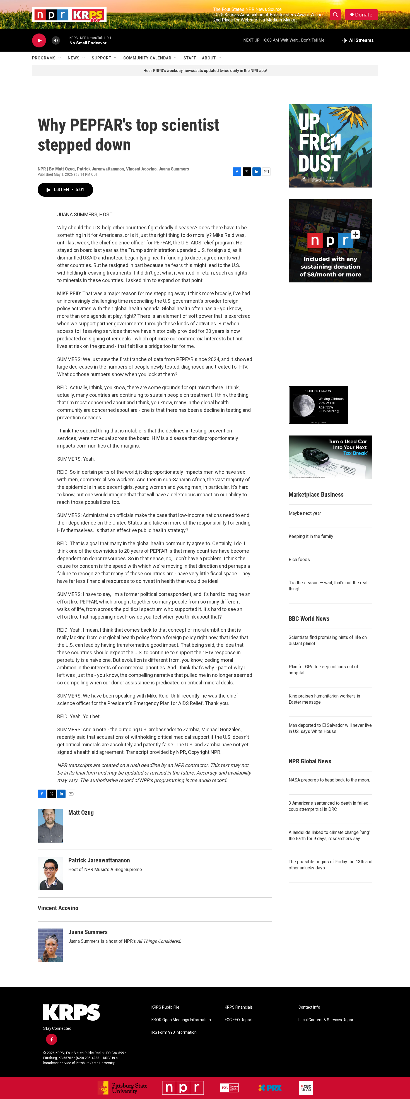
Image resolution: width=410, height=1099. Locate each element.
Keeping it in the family (311, 536)
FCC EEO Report (239, 1020)
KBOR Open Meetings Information (181, 1020)
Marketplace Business (316, 494)
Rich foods (299, 559)
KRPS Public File (165, 1007)
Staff (190, 58)
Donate (363, 15)
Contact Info (309, 1007)
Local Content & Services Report (326, 1020)
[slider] (65, 40)
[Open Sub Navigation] (60, 58)
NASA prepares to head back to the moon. (329, 780)
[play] (39, 40)
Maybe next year (305, 513)
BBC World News (309, 618)
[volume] (56, 40)
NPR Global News (310, 761)
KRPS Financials (239, 1007)
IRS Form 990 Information (174, 1032)
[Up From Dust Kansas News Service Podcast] (330, 145)
